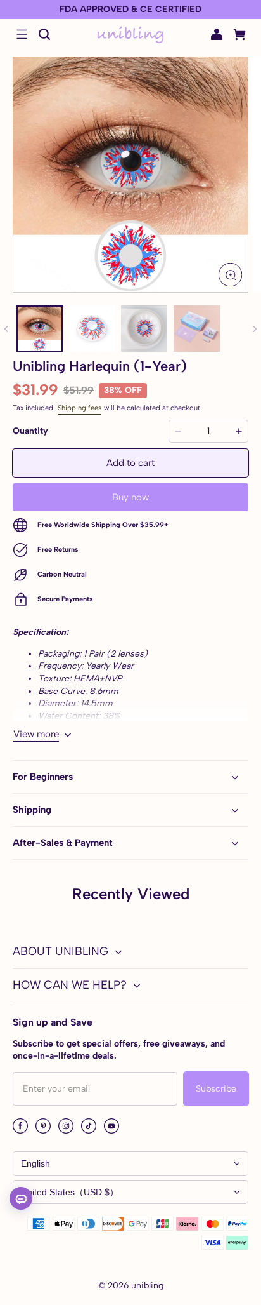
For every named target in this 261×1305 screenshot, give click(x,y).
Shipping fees (79, 407)
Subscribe (216, 1088)
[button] (21, 34)
